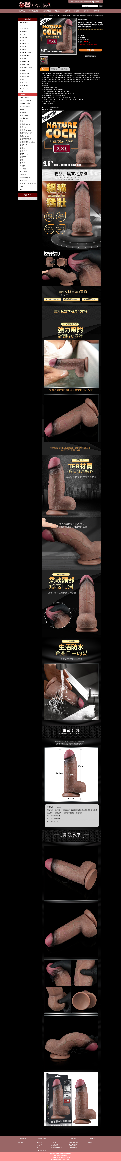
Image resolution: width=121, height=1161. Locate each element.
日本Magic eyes (25, 61)
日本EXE (23, 40)
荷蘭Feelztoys (24, 154)
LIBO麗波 (23, 175)
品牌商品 (96, 11)
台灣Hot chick (24, 115)
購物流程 (39, 1142)
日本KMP (23, 58)
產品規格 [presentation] (54, 69)
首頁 (72, 1)
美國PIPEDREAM (25, 139)
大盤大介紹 (23, 1138)
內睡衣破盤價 (47, 11)
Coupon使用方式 (42, 1150)
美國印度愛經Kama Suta (27, 142)
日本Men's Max (24, 64)
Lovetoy (58, 15)
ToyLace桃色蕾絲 (25, 103)
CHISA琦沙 (23, 172)
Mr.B (21, 190)
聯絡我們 (92, 1138)
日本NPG (23, 34)
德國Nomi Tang (24, 136)
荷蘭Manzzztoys (25, 160)
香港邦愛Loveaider (25, 130)
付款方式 (39, 1145)
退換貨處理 (54, 1145)
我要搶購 (90, 50)
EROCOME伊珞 (25, 178)
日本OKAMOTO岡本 (26, 67)
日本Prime (23, 49)
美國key (22, 148)
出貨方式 (53, 1142)
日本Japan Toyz (24, 55)
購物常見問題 (42, 1138)
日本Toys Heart (24, 73)
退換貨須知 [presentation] (64, 69)
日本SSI (22, 70)
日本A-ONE (23, 37)
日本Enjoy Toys (24, 43)
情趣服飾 (86, 11)
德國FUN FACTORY (26, 133)
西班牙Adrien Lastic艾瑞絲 (28, 184)
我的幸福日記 (24, 118)
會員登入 (98, 1)
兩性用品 (77, 11)
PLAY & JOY (24, 28)
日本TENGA (23, 82)
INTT (21, 25)
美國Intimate (23, 151)
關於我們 (20, 1142)
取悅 (21, 121)
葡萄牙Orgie (23, 181)
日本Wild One (24, 85)
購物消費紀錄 (73, 1147)
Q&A (38, 1147)
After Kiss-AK (24, 22)
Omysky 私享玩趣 (25, 100)
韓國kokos (23, 163)
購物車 (91, 1)
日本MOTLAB (24, 46)
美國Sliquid (23, 145)
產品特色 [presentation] (45, 69)
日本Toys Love (24, 76)
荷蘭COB (23, 157)
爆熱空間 (23, 166)
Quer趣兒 (23, 109)
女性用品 (57, 11)
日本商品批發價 (33, 11)
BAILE (22, 91)
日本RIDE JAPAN (25, 52)
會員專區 (73, 1138)
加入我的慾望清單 (90, 56)
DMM (21, 186)
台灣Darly (23, 112)
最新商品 (22, 11)
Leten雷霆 (23, 169)
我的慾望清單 (83, 1)
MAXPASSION (24, 97)
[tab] (44, 69)
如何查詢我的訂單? (56, 1147)
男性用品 (67, 11)
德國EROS (23, 31)
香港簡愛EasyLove (25, 124)
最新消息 (77, 1)
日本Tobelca (23, 79)
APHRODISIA (24, 88)
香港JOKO (23, 127)
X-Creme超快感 (24, 106)
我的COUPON (73, 1142)
